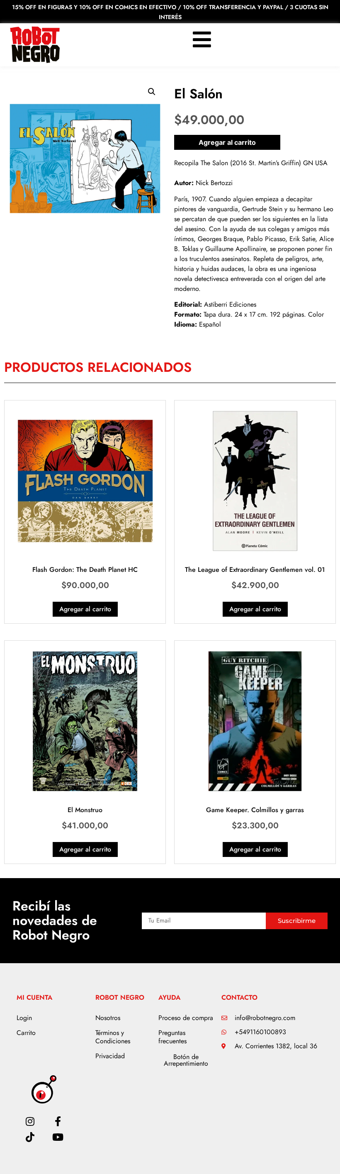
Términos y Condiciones (112, 1037)
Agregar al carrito (227, 142)
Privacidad (110, 1056)
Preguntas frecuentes (172, 1037)
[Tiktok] (30, 1137)
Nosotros (107, 1018)
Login (24, 1018)
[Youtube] (58, 1137)
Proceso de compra (185, 1018)
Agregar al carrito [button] (85, 609)
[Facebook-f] (58, 1121)
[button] (151, 91)
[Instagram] (30, 1121)
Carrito (26, 1032)
